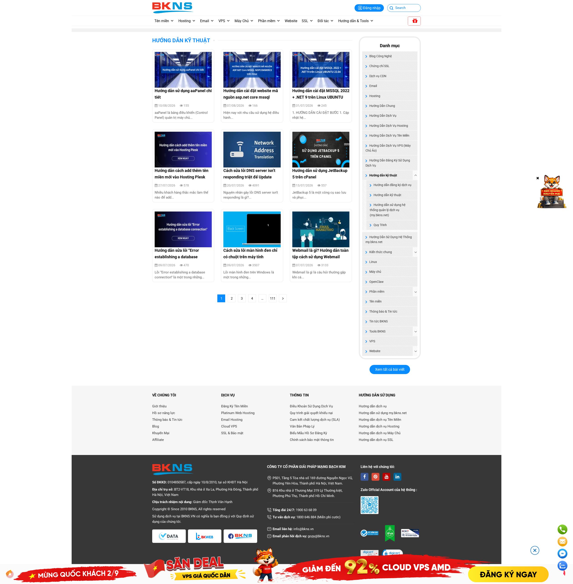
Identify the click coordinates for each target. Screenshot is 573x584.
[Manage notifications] (9, 574)
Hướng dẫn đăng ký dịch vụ (392, 185)
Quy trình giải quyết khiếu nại (311, 413)
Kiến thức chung (380, 252)
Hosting (184, 21)
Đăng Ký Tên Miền (234, 406)
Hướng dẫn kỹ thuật (181, 40)
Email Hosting (231, 420)
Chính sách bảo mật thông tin (312, 440)
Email (204, 21)
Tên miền (161, 21)
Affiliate (158, 440)
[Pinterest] (375, 477)
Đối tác (323, 21)
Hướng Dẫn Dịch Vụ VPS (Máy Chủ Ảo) (388, 148)
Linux (373, 262)
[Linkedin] (397, 477)
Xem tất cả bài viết (389, 369)
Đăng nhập (372, 8)
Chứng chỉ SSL (379, 66)
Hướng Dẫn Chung (382, 106)
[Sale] (414, 21)
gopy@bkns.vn (318, 536)
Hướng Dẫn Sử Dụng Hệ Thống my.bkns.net (389, 239)
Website (291, 21)
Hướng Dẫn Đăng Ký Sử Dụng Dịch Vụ (388, 163)
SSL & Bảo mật (232, 433)
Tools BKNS (377, 331)
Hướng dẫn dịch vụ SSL (376, 440)
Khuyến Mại (160, 433)
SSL (305, 21)
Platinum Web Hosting (237, 413)
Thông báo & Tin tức (383, 311)
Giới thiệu (159, 406)
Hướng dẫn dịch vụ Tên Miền (380, 420)
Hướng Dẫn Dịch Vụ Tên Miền (389, 135)
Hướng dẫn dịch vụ (373, 406)
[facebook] (364, 477)
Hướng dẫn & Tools (353, 21)
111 (272, 298)
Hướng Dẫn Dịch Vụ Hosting (388, 125)
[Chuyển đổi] (415, 175)
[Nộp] (391, 8)
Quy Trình (380, 225)
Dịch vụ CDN (377, 76)
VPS (221, 21)
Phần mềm (266, 21)
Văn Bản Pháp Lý (302, 426)
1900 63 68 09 (306, 510)
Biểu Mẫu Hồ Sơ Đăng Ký (308, 433)
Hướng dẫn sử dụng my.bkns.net (383, 413)
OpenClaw (376, 282)
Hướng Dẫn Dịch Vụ (382, 115)
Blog (155, 426)
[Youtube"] (386, 477)
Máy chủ (375, 271)
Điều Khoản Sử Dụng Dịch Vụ (311, 406)
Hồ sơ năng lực (163, 413)
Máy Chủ (242, 21)
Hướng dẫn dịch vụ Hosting (379, 426)
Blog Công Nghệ (380, 56)
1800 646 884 (306, 517)
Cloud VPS (229, 426)
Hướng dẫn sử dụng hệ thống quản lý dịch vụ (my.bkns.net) (387, 210)
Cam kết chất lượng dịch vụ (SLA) (315, 420)
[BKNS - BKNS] (172, 7)
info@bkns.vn (303, 529)
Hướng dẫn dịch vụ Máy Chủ (379, 433)
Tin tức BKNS (378, 321)
